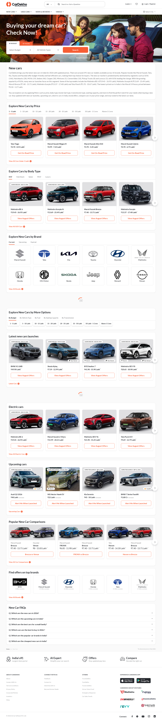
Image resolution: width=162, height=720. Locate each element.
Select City (149, 12)
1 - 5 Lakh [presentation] (12, 111)
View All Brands (15, 289)
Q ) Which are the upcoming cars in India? (26, 619)
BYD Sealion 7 (90, 366)
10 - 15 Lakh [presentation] (36, 111)
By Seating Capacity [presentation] (51, 318)
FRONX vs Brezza (80, 554)
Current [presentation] (12, 242)
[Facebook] (132, 717)
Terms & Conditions (12, 686)
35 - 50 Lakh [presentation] (76, 111)
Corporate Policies (12, 693)
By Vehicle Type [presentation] (25, 318)
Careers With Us (11, 682)
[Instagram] (149, 717)
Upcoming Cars (14, 511)
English (127, 4)
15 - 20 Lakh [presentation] (50, 111)
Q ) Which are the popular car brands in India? (28, 635)
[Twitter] (137, 717)
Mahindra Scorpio (128, 209)
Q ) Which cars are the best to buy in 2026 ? (27, 630)
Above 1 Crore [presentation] (107, 111)
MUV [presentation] (39, 177)
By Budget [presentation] (13, 43)
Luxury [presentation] (48, 177)
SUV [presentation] (10, 177)
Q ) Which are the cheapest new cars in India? (28, 641)
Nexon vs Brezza (130, 554)
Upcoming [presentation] (22, 242)
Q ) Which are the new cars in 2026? (24, 613)
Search (75, 50)
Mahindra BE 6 (17, 209)
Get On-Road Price (26, 153)
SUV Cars (18, 226)
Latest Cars (13, 384)
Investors (9, 696)
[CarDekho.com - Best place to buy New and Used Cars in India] (16, 4)
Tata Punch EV (127, 437)
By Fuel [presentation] (37, 318)
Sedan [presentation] (31, 177)
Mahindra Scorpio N (56, 209)
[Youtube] (143, 717)
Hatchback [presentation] (20, 177)
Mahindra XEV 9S (128, 366)
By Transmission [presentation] (68, 318)
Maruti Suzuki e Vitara (57, 437)
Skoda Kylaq (52, 366)
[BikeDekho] (127, 692)
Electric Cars (20, 454)
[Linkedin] (155, 717)
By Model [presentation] (26, 44)
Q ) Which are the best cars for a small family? (28, 624)
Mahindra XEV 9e (91, 437)
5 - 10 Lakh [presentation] (24, 111)
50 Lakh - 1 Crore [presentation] (91, 111)
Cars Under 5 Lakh (22, 161)
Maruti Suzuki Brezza (92, 209)
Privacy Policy (10, 689)
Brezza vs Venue (32, 554)
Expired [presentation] (33, 242)
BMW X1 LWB (16, 366)
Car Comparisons (21, 562)
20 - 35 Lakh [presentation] (63, 111)
